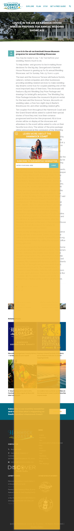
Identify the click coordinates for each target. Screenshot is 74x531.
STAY (45, 6)
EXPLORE (30, 6)
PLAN (38, 6)
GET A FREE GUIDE (58, 6)
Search (70, 6)
